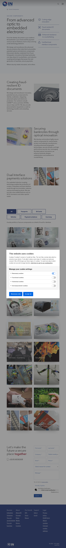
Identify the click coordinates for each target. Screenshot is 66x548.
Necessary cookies (17, 273)
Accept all (28, 294)
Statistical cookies (17, 281)
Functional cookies (18, 277)
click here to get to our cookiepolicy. (42, 263)
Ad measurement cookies (20, 286)
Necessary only (16, 294)
